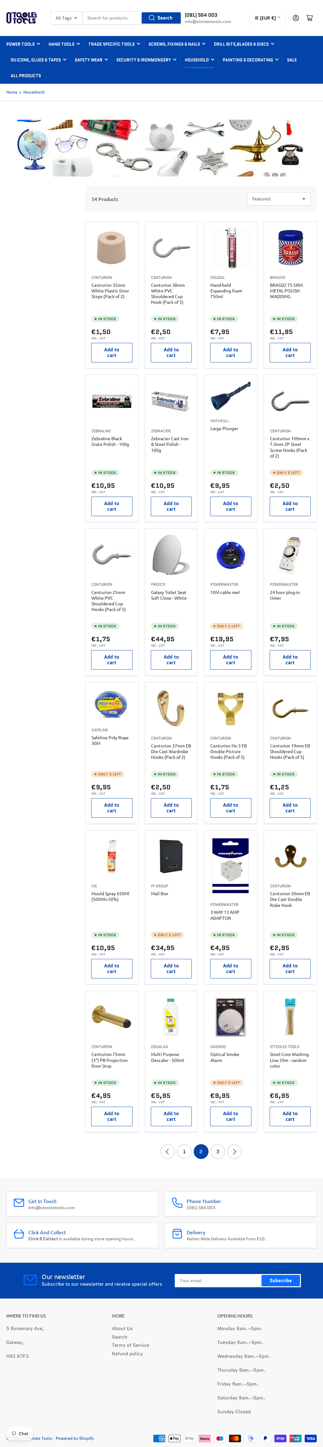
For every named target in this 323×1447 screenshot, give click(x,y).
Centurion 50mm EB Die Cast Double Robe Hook (290, 899)
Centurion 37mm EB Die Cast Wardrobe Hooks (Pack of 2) (171, 751)
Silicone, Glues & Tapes (36, 60)
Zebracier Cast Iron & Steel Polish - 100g (170, 444)
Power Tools (20, 44)
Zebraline (101, 431)
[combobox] (132, 18)
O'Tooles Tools (285, 1046)
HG (94, 886)
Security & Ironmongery (143, 60)
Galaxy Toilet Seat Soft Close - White (169, 595)
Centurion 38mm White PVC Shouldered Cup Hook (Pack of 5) (168, 293)
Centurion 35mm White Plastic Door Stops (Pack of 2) (110, 290)
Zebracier (161, 431)
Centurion (101, 277)
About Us (122, 1328)
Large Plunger (224, 428)
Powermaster (224, 584)
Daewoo (218, 1046)
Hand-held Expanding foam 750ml (226, 290)
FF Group (159, 886)
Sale (292, 60)
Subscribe (281, 1280)
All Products (26, 76)
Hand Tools (61, 44)
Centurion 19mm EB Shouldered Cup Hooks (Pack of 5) (290, 751)
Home (11, 92)
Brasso (277, 277)
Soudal (217, 277)
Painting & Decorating (248, 60)
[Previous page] (167, 1151)
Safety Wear (89, 60)
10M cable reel (225, 592)
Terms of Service (130, 1345)
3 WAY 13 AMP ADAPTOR (224, 914)
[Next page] (234, 1151)
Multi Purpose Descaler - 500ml (167, 1057)
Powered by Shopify (75, 1438)
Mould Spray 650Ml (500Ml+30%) (110, 896)
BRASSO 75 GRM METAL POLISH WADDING (286, 290)
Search (165, 17)
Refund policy (127, 1353)
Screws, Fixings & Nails (174, 44)
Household (197, 60)
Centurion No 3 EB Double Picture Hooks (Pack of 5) (228, 751)
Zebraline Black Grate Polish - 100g (110, 441)
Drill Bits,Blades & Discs (241, 44)
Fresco (158, 584)
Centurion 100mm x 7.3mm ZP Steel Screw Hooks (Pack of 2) (289, 446)
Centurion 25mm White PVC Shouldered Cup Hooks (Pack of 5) (108, 600)
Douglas (159, 1046)
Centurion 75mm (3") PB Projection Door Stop (109, 1059)
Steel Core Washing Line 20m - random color (289, 1059)
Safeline (99, 730)
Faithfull (219, 421)
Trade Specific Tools (111, 44)
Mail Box (159, 893)
